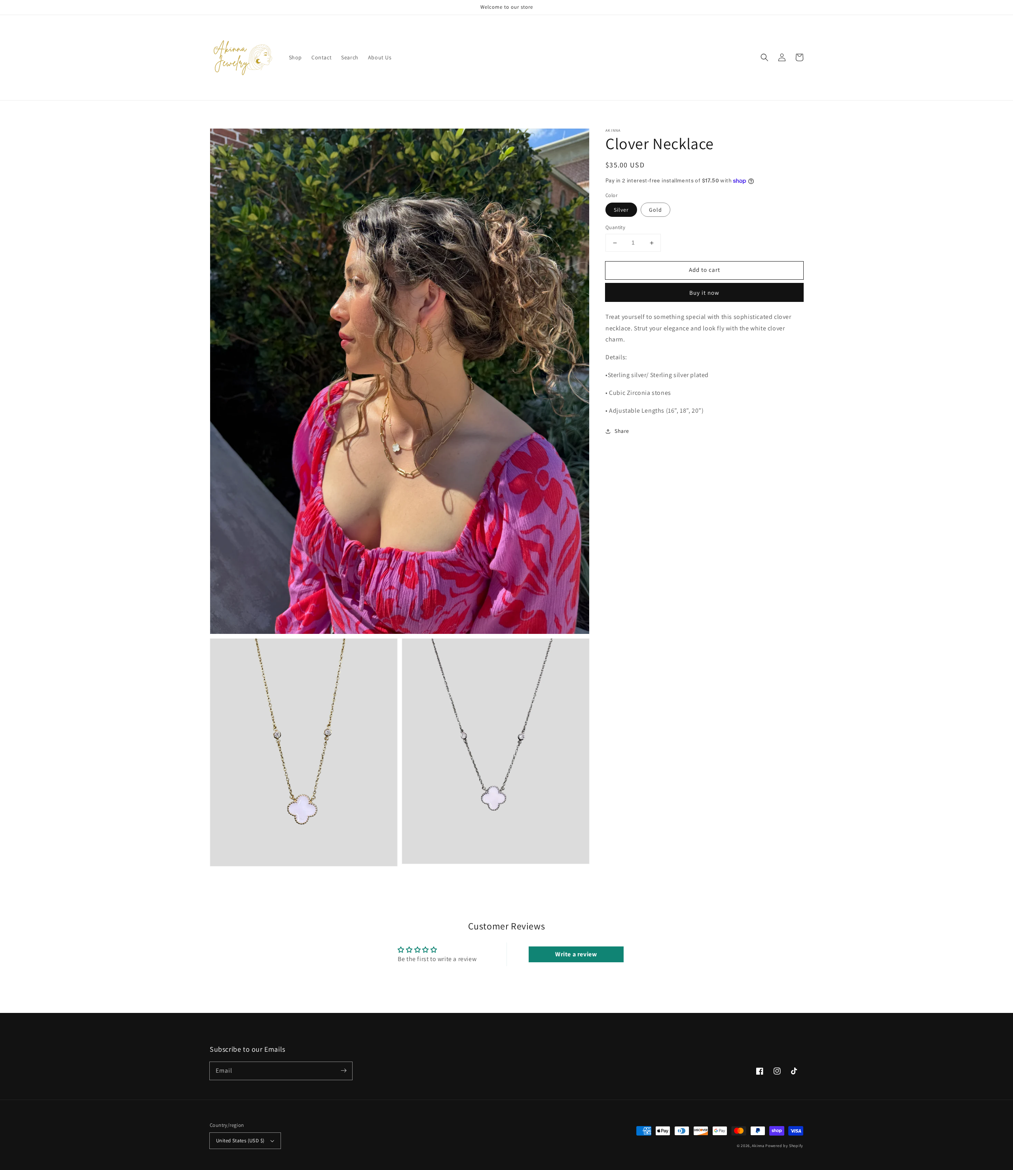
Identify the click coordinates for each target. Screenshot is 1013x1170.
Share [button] (622, 431)
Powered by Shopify (784, 1145)
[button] (764, 57)
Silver (621, 210)
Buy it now (704, 292)
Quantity (615, 227)
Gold (655, 210)
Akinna (758, 1145)
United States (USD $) (240, 1140)
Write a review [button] (576, 954)
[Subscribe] (343, 1070)
